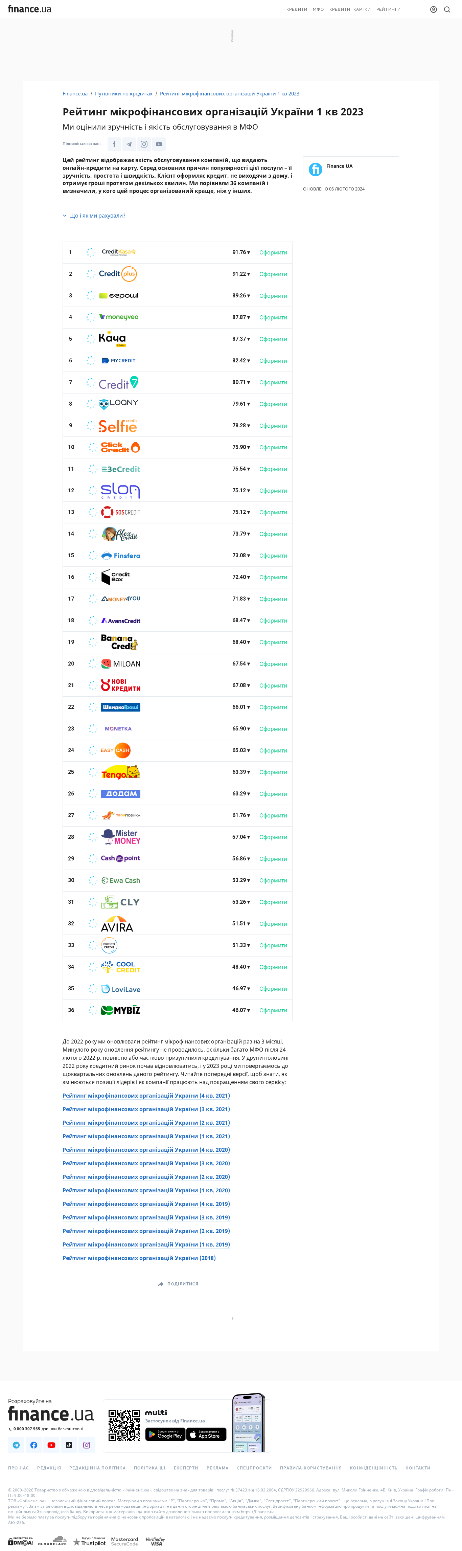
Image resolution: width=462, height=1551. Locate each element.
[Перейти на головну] (29, 9)
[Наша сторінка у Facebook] (114, 144)
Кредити (296, 9)
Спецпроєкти (254, 1468)
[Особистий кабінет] (433, 9)
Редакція (49, 1468)
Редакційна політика (97, 1468)
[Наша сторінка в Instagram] (144, 144)
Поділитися (183, 1284)
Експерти (186, 1468)
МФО (318, 9)
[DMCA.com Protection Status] (20, 1548)
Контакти (418, 1468)
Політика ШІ (150, 1468)
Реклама (218, 1468)
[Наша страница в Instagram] (86, 1445)
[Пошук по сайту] (447, 9)
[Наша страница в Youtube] (51, 1445)
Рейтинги (388, 9)
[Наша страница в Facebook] (34, 1445)
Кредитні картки (350, 9)
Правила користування (311, 1468)
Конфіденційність (373, 1468)
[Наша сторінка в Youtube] (159, 144)
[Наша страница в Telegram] (16, 1445)
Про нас (18, 1468)
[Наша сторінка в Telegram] (129, 144)
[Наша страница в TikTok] (69, 1445)
